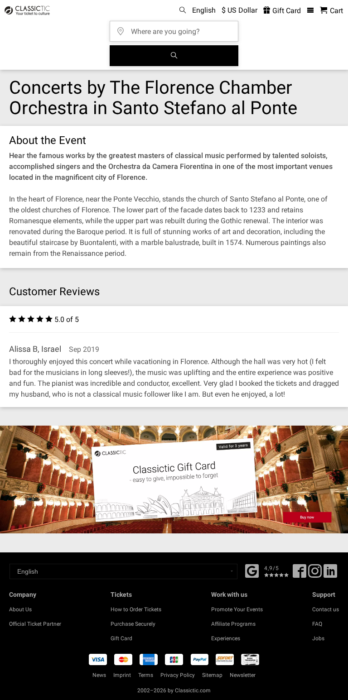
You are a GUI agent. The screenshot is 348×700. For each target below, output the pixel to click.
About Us (20, 609)
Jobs (318, 638)
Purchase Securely (133, 624)
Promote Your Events (237, 609)
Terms (145, 675)
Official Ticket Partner (35, 624)
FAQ (317, 624)
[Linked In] (330, 574)
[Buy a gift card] (174, 479)
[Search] (174, 55)
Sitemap (212, 675)
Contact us (325, 609)
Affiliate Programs (233, 624)
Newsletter (243, 675)
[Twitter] (315, 574)
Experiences (225, 638)
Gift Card (286, 10)
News (99, 675)
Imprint (122, 675)
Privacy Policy (177, 675)
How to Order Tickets (136, 609)
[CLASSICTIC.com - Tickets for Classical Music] (26, 10)
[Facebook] (252, 570)
